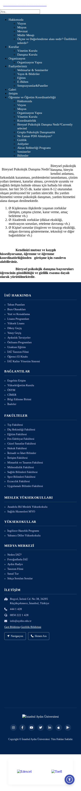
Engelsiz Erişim (16, 380)
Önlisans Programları (19, 342)
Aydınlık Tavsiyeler (18, 337)
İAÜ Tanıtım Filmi (18, 351)
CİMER (11, 394)
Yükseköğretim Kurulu (20, 385)
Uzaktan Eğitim (16, 347)
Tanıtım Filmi (15, 568)
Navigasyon (17, 636)
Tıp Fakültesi (15, 424)
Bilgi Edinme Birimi (19, 399)
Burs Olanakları (16, 309)
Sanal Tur (13, 573)
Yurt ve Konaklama (18, 314)
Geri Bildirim (12, 627)
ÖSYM (11, 390)
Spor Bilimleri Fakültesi (21, 476)
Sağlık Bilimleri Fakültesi (22, 472)
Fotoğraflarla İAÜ (17, 559)
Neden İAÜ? (14, 554)
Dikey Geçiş (14, 328)
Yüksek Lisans (15, 323)
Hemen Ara (40, 636)
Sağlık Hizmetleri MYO (21, 511)
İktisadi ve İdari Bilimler (21, 453)
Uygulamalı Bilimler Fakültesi (25, 486)
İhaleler (11, 404)
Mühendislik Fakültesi (20, 467)
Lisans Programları (18, 318)
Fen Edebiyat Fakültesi (20, 438)
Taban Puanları (16, 304)
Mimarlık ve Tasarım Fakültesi (25, 462)
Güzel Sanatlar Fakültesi (21, 443)
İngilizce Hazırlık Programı (23, 530)
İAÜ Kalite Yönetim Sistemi (23, 361)
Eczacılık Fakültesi (18, 481)
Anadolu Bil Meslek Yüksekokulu (27, 506)
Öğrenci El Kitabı (17, 356)
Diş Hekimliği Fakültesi (21, 429)
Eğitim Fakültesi (17, 434)
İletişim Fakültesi (17, 457)
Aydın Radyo (15, 564)
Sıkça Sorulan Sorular (20, 578)
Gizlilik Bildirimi (31, 627)
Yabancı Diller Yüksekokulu (24, 535)
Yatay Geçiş (14, 332)
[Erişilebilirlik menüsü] (70, 780)
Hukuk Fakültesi (17, 448)
